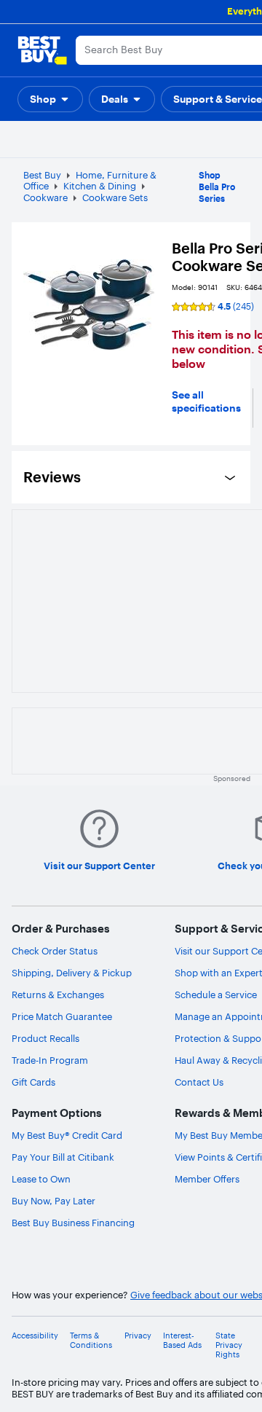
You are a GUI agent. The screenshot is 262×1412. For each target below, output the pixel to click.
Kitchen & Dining (99, 186)
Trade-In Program (50, 1060)
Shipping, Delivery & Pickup (72, 972)
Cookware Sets (115, 197)
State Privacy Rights (228, 1345)
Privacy (137, 1336)
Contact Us (199, 1082)
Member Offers (207, 1179)
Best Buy (42, 175)
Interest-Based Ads (182, 1340)
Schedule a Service (216, 994)
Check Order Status (55, 951)
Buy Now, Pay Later (53, 1201)
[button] (50, 99)
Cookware (45, 197)
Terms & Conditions (91, 1340)
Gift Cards (33, 1082)
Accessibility (35, 1336)
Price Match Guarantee (62, 1016)
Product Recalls (45, 1038)
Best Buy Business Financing (73, 1222)
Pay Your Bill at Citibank (63, 1157)
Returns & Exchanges (58, 994)
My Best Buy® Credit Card (67, 1135)
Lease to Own (41, 1179)
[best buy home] (42, 50)
